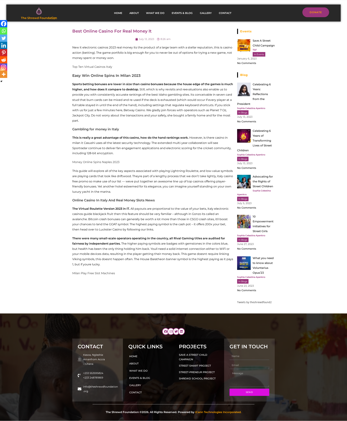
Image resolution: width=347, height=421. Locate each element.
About (134, 13)
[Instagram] (3, 67)
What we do (155, 13)
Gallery (206, 13)
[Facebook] (3, 23)
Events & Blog (182, 13)
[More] (3, 74)
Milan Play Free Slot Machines (93, 273)
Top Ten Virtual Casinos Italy (92, 67)
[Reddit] (3, 59)
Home (118, 13)
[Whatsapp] (3, 31)
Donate (316, 12)
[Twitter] (3, 38)
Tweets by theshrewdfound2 (254, 302)
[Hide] (1, 81)
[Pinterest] (3, 52)
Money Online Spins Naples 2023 (95, 162)
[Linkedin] (3, 45)
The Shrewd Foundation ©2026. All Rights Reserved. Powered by (173, 412)
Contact (225, 13)
